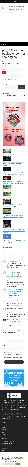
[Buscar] (4, 72)
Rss (3, 432)
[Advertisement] (14, 28)
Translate (15, 79)
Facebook (4, 425)
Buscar (5, 84)
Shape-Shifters (7, 190)
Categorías (6, 93)
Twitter (4, 422)
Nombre (9, 339)
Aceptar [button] (18, 463)
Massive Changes (18, 308)
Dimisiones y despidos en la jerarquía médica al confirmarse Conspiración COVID (13, 217)
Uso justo (4, 445)
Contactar (4, 448)
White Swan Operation (9, 154)
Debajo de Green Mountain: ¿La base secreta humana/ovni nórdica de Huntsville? (13, 163)
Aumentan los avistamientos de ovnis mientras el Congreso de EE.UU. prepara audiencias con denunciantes (15, 293)
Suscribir (14, 362)
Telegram (4, 427)
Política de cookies (7, 443)
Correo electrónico (12, 346)
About (3, 450)
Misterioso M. (10, 319)
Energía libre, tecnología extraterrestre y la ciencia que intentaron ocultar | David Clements (14, 231)
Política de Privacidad (8, 441)
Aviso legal (5, 438)
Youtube (4, 429)
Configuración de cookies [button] (8, 463)
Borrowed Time (16, 261)
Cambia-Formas (7, 197)
